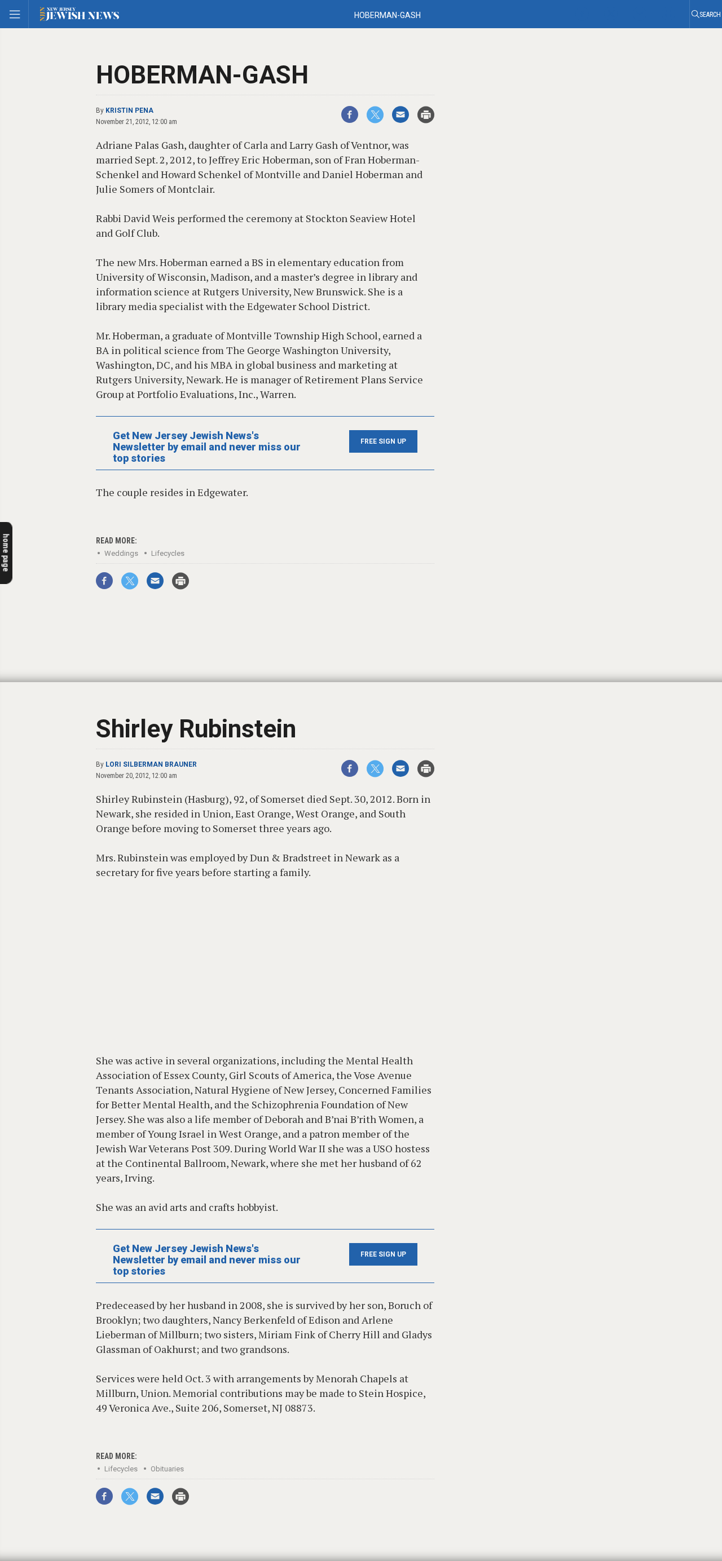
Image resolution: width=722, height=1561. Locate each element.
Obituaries (167, 1469)
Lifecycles (167, 553)
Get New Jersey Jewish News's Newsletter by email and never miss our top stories (207, 447)
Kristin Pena (129, 110)
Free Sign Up (383, 441)
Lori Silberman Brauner (151, 764)
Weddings (121, 553)
